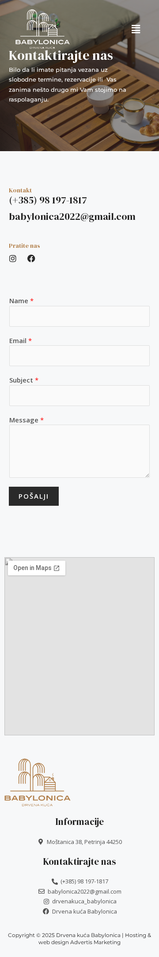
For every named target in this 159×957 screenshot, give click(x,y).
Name (21, 300)
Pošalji (34, 496)
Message (26, 419)
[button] (135, 28)
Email (20, 340)
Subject (23, 379)
